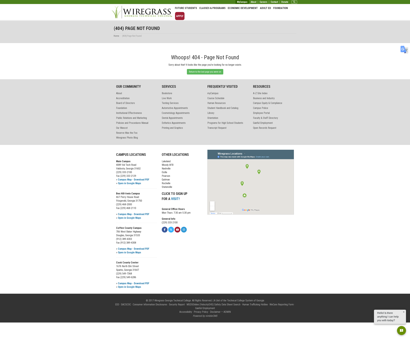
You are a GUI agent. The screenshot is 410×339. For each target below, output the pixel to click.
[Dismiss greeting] (403, 312)
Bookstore (167, 93)
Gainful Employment (263, 122)
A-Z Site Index (260, 93)
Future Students (186, 8)
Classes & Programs (212, 8)
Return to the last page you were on (205, 71)
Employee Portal (261, 112)
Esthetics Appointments (174, 122)
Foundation (280, 8)
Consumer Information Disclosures (150, 304)
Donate (284, 2)
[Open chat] (401, 330)
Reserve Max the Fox (126, 132)
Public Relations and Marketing (131, 117)
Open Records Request (264, 127)
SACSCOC (126, 304)
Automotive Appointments (175, 108)
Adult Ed (265, 8)
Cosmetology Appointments (176, 112)
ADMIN (227, 311)
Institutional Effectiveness (129, 112)
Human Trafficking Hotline (255, 304)
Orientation (212, 117)
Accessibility (185, 311)
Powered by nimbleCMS (205, 315)
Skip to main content (12, 2)
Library (210, 112)
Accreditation (123, 98)
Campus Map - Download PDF (133, 179)
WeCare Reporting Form (282, 304)
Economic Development (243, 8)
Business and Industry (264, 98)
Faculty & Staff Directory (265, 117)
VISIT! (175, 199)
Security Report (177, 304)
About (253, 2)
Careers (263, 2)
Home (116, 36)
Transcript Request (216, 127)
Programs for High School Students (225, 122)
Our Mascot (122, 127)
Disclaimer (215, 311)
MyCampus (242, 2)
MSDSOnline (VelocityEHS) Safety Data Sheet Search (213, 304)
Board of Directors (125, 103)
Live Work (167, 98)
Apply (179, 16)
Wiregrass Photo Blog (127, 137)
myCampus (212, 93)
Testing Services (170, 103)
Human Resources (216, 103)
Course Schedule (215, 98)
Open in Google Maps (129, 183)
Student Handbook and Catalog (222, 108)
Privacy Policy (201, 311)
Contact (274, 2)
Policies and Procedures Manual (132, 122)
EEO (117, 304)
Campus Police (260, 108)
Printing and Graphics (172, 127)
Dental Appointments (172, 117)
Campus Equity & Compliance (267, 103)
